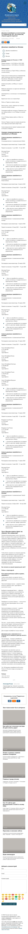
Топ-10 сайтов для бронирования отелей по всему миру (13, 804)
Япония (18, 38)
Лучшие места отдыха (12, 15)
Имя (2, 868)
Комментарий (5, 878)
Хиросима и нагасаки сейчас (12, 831)
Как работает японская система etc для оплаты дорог (14, 727)
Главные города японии (11, 779)
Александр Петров (8, 684)
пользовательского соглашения (9, 927)
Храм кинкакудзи (9, 854)
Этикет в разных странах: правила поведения (11, 753)
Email (2, 873)
